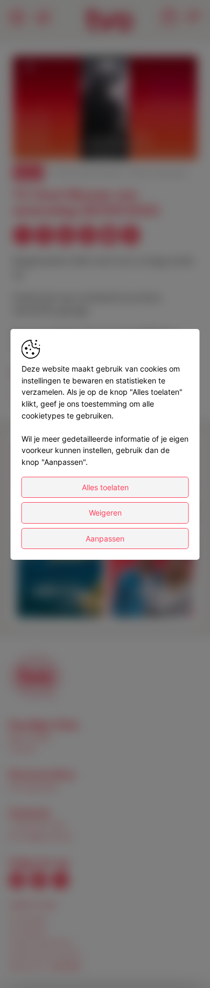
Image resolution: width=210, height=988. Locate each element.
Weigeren (105, 512)
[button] (106, 109)
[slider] (105, 125)
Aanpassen (105, 538)
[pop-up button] (162, 142)
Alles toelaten (105, 487)
